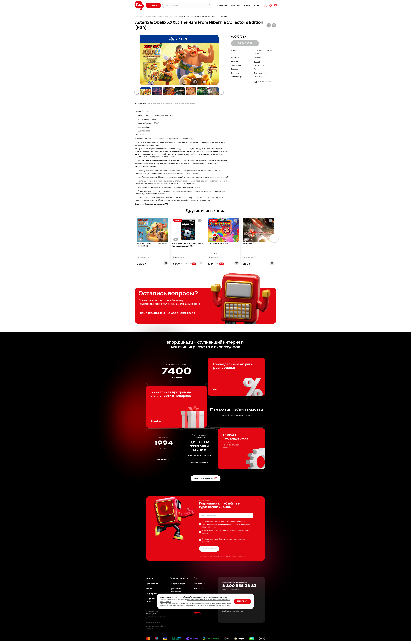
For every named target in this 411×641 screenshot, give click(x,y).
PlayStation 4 (259, 65)
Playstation (173, 16)
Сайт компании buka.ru (233, 611)
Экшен (256, 54)
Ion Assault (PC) (250, 243)
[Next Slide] (221, 92)
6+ (255, 69)
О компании (162, 459)
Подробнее (156, 421)
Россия (257, 61)
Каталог (145, 16)
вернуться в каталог (204, 478)
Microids (257, 58)
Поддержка (151, 594)
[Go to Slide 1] (145, 91)
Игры (151, 16)
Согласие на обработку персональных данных (216, 603)
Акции (247, 5)
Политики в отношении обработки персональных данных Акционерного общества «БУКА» (226, 524)
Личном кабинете (239, 557)
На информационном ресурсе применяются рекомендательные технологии (156, 626)
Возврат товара (177, 584)
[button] (179, 60)
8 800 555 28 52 (239, 586)
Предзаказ (222, 5)
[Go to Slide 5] (191, 91)
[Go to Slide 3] (168, 91)
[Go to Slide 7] (213, 91)
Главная (138, 16)
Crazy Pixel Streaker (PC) (218, 243)
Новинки (235, 5)
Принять (241, 601)
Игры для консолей (161, 16)
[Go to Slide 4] (179, 91)
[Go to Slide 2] (157, 91)
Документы (199, 584)
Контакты (198, 589)
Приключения (259, 51)
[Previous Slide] (137, 92)
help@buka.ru (151, 313)
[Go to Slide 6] (202, 91)
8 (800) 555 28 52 (181, 313)
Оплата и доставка (198, 462)
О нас (256, 5)
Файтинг (269, 51)
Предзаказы (152, 584)
